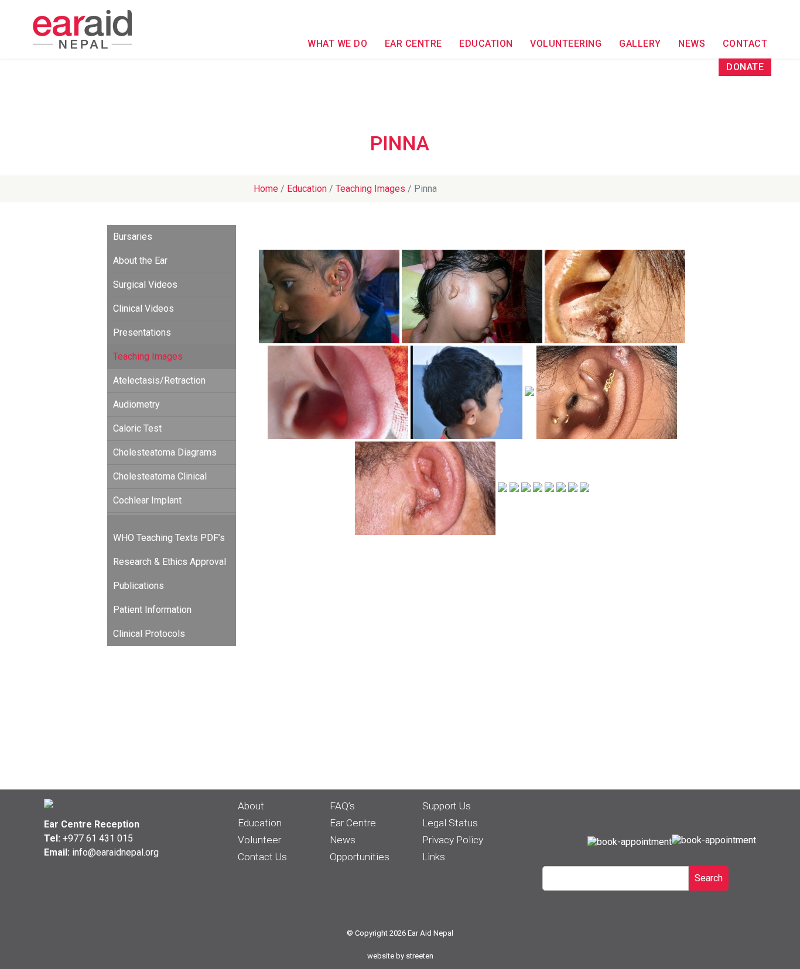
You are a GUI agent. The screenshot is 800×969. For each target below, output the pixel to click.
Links (433, 857)
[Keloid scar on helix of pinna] (502, 488)
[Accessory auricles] (329, 296)
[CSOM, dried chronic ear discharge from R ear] (615, 296)
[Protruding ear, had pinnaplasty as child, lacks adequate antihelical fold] (584, 488)
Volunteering (565, 43)
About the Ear (140, 260)
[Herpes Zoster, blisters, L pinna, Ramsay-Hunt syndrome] (425, 488)
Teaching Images (148, 356)
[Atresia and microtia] (472, 296)
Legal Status (450, 823)
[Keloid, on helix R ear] (514, 488)
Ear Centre (413, 43)
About (251, 806)
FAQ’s (342, 806)
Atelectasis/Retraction (159, 380)
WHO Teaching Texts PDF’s (169, 537)
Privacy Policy (452, 840)
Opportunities (359, 857)
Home (266, 188)
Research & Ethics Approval (169, 561)
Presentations (142, 332)
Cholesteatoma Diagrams (165, 452)
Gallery (640, 43)
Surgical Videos (145, 284)
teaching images (370, 188)
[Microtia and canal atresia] (537, 488)
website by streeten (400, 955)
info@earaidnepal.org (115, 852)
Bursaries (132, 236)
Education (486, 43)
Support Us (446, 806)
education (307, 188)
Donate (745, 67)
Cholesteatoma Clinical (160, 476)
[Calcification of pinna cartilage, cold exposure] (549, 488)
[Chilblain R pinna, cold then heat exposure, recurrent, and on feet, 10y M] (338, 392)
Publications (138, 585)
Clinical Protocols (149, 633)
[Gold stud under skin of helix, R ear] (606, 392)
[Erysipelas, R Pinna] (529, 392)
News (691, 43)
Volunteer (259, 840)
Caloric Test (137, 428)
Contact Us (262, 857)
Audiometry (136, 404)
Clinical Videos (143, 308)
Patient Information (152, 609)
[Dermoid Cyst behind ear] (466, 392)
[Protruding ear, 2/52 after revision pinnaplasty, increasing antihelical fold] (572, 488)
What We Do (337, 43)
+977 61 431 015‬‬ (98, 838)
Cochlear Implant (147, 500)
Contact (745, 43)
